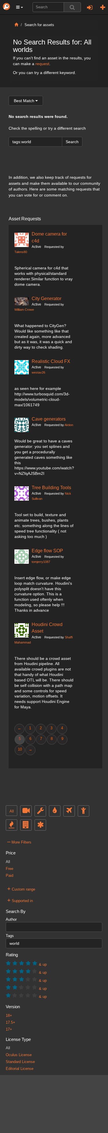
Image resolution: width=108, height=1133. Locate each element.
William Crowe (24, 309)
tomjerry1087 (41, 561)
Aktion (69, 425)
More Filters (19, 841)
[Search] (72, 7)
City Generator (46, 298)
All (12, 811)
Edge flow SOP (47, 550)
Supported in (20, 900)
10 (20, 749)
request (42, 63)
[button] (19, 7)
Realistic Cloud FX (51, 361)
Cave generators (49, 418)
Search (72, 141)
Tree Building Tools (51, 487)
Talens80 (20, 252)
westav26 (38, 372)
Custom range (21, 888)
